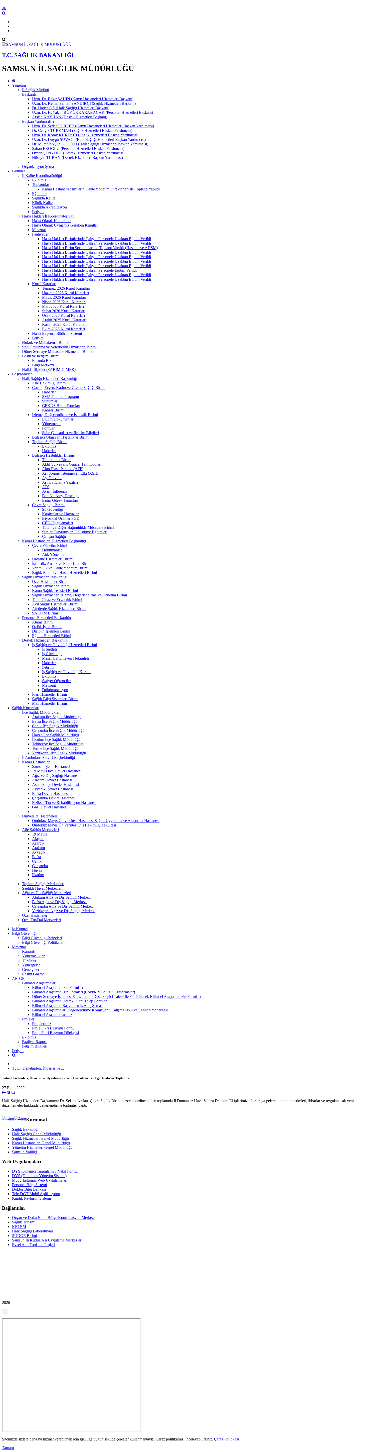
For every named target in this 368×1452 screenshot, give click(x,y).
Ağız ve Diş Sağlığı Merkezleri (46, 893)
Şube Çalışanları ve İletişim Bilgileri (70, 433)
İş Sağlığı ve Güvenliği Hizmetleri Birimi (64, 645)
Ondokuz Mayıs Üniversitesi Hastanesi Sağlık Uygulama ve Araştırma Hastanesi (95, 820)
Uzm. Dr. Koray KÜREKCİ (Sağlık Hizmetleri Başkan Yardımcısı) (85, 135)
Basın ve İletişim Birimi (40, 356)
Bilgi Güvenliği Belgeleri (42, 938)
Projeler (28, 1019)
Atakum (38, 848)
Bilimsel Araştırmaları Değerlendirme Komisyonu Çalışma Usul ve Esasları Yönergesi (100, 1010)
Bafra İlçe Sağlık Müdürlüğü (54, 721)
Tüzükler (29, 960)
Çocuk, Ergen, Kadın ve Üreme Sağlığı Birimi (68, 387)
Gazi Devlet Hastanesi (49, 807)
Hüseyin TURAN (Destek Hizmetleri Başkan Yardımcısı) (77, 157)
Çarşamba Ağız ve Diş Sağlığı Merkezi (63, 906)
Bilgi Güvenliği (24, 933)
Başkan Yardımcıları (38, 121)
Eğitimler (39, 193)
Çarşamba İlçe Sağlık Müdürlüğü (58, 730)
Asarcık (38, 843)
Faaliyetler (40, 234)
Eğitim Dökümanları (58, 419)
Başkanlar (30, 94)
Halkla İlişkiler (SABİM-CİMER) (49, 369)
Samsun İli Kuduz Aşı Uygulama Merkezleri (47, 1240)
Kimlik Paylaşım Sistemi (31, 1198)
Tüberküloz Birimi (56, 460)
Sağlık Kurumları (25, 708)
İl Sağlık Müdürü (35, 90)
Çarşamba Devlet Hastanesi (54, 798)
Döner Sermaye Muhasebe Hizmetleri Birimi (57, 351)
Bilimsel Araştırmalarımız (52, 1014)
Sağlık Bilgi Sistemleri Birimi (55, 699)
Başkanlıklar (22, 374)
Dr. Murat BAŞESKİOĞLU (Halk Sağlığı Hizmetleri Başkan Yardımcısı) (90, 144)
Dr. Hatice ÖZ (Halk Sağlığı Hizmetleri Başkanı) (70, 108)
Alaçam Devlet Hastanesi (52, 780)
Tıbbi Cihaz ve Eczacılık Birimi (57, 599)
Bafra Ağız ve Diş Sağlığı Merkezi (59, 902)
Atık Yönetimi (53, 554)
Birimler (18, 171)
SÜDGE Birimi (24, 1235)
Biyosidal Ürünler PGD (61, 518)
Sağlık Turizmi (23, 1222)
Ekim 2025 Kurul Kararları (63, 329)
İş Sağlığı (49, 649)
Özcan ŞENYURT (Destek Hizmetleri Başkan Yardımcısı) (78, 153)
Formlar (48, 428)
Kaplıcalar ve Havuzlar (60, 514)
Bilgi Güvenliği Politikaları (43, 942)
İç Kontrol (20, 929)
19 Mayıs (39, 834)
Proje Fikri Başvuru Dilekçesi (55, 1032)
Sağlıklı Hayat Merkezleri (42, 888)
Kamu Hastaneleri (36, 762)
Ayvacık (38, 852)
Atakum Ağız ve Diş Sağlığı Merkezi (61, 897)
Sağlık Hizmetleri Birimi (51, 586)
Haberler (49, 392)
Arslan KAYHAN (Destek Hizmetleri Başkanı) (69, 117)
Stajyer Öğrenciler (56, 681)
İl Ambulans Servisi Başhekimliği (48, 757)
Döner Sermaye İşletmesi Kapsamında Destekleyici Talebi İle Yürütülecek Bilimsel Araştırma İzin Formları (116, 996)
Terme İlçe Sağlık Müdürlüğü (55, 748)
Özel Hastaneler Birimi (50, 581)
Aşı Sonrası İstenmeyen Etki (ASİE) (70, 473)
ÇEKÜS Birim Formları (61, 405)
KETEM (19, 1226)
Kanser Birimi (53, 410)
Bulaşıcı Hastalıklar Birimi (53, 455)
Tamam (8, 1447)
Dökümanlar (52, 550)
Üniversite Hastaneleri (39, 816)
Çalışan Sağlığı (54, 536)
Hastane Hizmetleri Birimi (52, 559)
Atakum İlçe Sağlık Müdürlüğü (56, 717)
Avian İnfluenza (54, 491)
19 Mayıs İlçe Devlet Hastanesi (56, 771)
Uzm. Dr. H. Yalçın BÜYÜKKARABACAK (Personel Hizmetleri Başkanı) (92, 112)
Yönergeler (31, 965)
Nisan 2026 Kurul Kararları (64, 302)
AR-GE (18, 978)
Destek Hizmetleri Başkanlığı (45, 640)
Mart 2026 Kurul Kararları (63, 306)
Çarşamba (40, 866)
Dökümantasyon (55, 690)
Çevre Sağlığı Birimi (48, 505)
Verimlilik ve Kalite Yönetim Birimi (60, 568)
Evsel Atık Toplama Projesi (33, 1244)
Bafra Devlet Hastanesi (50, 793)
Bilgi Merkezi (43, 365)
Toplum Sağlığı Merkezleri (43, 884)
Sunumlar (49, 401)
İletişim (38, 212)
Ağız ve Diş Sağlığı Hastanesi (55, 775)
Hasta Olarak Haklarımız (51, 221)
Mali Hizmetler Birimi (49, 703)
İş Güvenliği (52, 654)
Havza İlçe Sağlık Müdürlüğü (55, 735)
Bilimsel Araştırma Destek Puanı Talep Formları (70, 1001)
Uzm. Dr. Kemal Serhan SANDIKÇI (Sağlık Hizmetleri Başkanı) (84, 103)
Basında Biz (41, 360)
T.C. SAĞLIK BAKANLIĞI (38, 55)
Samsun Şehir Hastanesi (51, 766)
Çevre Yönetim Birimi (49, 545)
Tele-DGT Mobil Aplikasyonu (36, 1194)
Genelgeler (30, 969)
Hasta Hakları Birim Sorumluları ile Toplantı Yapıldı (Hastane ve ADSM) (100, 248)
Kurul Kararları (44, 284)
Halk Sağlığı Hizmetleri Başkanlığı (49, 378)
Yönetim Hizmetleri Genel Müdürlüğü (42, 1147)
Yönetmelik (51, 424)
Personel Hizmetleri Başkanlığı (46, 617)
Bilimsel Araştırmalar (38, 983)
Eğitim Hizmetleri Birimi (51, 636)
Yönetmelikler (33, 956)
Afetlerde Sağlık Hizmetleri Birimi (59, 608)
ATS (45, 487)
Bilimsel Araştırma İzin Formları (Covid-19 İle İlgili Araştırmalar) (83, 992)
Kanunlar (29, 951)
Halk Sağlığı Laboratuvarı (32, 1231)
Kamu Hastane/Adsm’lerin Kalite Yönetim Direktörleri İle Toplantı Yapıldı (101, 189)
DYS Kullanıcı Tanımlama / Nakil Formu (45, 1171)
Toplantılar (40, 184)
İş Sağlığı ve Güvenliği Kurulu (66, 672)
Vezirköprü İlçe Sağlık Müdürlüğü (59, 753)
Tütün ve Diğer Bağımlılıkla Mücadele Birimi (78, 527)
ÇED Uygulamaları (57, 523)
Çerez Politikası (226, 1439)
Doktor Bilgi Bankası (29, 1189)
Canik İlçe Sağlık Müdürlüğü (55, 726)
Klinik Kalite (42, 202)
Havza (37, 870)
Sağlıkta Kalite (43, 198)
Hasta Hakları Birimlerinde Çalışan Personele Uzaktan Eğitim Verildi (96, 239)
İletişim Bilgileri (34, 1046)
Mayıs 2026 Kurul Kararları (64, 297)
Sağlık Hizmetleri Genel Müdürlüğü (40, 1138)
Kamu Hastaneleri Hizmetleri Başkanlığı (54, 541)
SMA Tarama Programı (60, 396)
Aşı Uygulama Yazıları (60, 482)
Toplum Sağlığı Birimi (49, 442)
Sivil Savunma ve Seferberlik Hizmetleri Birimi (59, 347)
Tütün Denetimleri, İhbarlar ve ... (38, 1068)
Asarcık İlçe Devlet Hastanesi (55, 784)
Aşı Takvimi (52, 478)
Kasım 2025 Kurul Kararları (64, 324)
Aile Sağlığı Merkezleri (40, 829)
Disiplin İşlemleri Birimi (51, 631)
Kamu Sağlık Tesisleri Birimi (55, 590)
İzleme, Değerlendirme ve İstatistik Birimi (65, 414)
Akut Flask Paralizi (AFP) (62, 469)
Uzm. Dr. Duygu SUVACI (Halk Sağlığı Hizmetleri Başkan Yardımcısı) (89, 139)
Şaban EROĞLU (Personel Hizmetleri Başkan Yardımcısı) (78, 148)
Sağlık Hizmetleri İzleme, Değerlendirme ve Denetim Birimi (79, 595)
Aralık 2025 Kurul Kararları (64, 320)
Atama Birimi (43, 622)
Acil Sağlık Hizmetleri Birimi (55, 604)
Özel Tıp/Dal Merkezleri (41, 920)
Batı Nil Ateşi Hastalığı (60, 496)
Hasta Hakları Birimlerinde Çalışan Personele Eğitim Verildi (89, 270)
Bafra (36, 857)
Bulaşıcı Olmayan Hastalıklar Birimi (60, 437)
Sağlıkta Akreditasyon (49, 207)
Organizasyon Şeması (39, 166)
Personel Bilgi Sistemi (29, 1185)
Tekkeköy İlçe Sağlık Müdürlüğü (58, 744)
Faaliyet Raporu (34, 1042)
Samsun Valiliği (24, 1152)
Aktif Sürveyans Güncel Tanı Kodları (71, 464)
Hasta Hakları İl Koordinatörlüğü (48, 216)
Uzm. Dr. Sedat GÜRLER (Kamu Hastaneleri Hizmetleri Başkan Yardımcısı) (93, 126)
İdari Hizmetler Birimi (49, 694)
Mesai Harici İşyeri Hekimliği (65, 658)
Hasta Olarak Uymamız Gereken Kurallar (65, 225)
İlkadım (38, 875)
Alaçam (38, 839)
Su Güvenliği (52, 509)
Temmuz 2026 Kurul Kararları (66, 288)
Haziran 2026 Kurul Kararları (65, 293)
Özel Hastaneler (34, 915)
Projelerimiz (41, 1023)
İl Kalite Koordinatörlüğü (42, 175)
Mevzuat (39, 230)
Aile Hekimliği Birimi (49, 383)
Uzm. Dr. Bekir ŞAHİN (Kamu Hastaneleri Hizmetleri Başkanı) (82, 99)
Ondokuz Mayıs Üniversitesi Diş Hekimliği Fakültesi (74, 825)
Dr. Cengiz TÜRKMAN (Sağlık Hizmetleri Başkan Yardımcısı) (82, 130)
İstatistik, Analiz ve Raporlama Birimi (61, 563)
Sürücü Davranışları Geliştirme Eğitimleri (74, 532)
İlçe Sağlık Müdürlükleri (41, 712)
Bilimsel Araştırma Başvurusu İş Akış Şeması (67, 1005)
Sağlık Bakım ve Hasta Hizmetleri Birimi (64, 572)
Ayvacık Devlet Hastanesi (52, 789)
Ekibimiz (39, 180)
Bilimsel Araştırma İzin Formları (57, 987)
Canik (37, 861)
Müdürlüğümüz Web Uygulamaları (39, 1180)
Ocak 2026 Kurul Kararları (63, 315)
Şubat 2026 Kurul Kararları (63, 311)
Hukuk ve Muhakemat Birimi (45, 342)
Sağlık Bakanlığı (25, 1129)
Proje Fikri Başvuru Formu (53, 1028)
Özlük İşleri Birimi (47, 627)
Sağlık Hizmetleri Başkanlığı (44, 577)
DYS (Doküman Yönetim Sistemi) (39, 1176)
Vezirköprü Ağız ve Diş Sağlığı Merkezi (63, 911)
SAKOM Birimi (45, 613)
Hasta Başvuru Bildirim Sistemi (57, 333)
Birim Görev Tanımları (60, 500)
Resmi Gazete (33, 974)
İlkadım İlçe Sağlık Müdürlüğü (56, 739)
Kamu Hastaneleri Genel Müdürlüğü (41, 1143)
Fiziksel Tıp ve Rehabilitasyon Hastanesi (64, 802)
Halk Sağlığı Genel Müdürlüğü (36, 1134)
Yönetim (19, 85)
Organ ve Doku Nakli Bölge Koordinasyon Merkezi (53, 1217)
